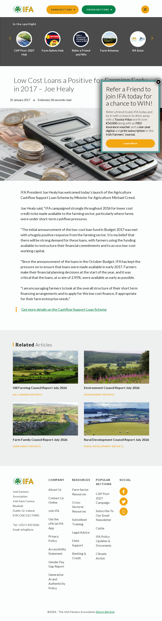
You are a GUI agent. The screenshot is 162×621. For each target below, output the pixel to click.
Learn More (130, 143)
